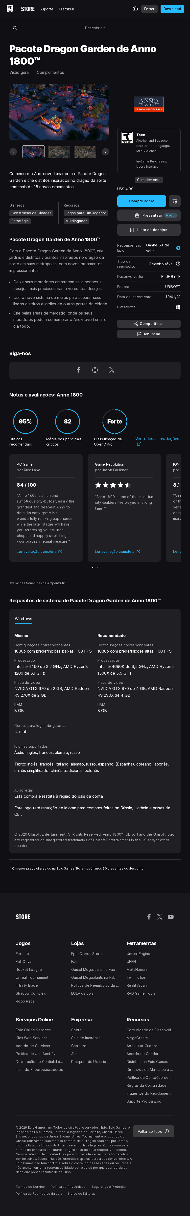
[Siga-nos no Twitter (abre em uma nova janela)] (111, 370)
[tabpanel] (94, 669)
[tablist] (94, 619)
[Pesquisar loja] (14, 28)
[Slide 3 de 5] (85, 151)
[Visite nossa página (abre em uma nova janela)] (95, 370)
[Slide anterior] (13, 152)
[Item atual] (33, 151)
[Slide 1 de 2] (92, 567)
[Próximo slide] (105, 152)
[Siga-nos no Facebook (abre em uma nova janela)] (78, 370)
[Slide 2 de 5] (59, 151)
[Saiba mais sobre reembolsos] (178, 264)
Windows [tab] (23, 618)
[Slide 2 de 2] (97, 567)
